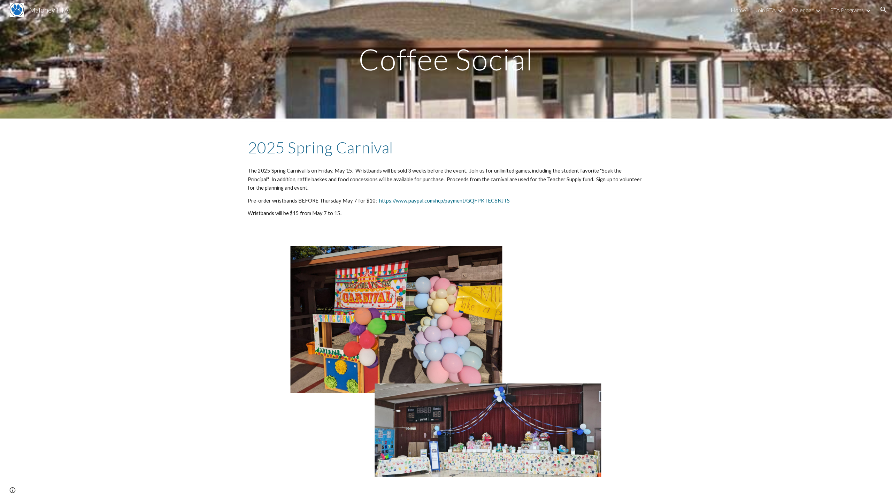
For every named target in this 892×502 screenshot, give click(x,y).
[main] (446, 59)
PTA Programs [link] (847, 10)
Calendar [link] (803, 10)
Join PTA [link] (765, 10)
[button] (883, 9)
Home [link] (738, 10)
